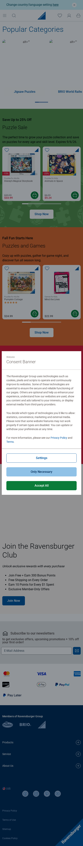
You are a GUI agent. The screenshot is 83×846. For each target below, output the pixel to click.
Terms (10, 441)
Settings (41, 458)
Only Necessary (41, 472)
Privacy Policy (59, 437)
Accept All (42, 485)
